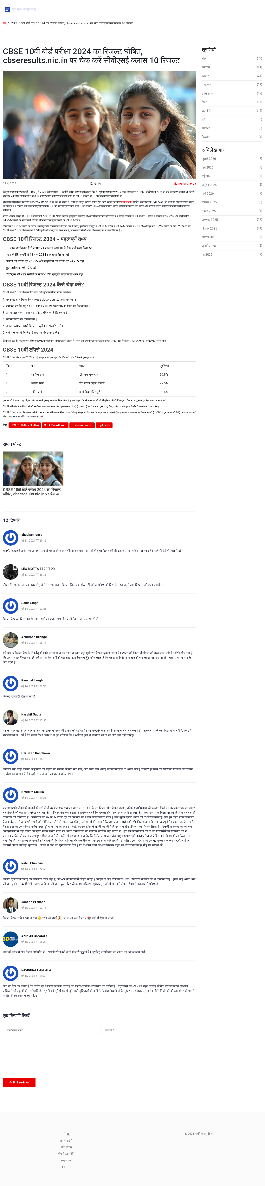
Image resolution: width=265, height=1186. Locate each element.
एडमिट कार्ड (126, 202)
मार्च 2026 (232, 193)
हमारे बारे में (66, 1141)
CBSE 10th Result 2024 (25, 425)
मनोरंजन (232, 85)
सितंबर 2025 (232, 228)
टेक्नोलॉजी (232, 93)
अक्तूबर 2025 (232, 220)
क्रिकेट (232, 137)
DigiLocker (104, 425)
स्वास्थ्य (232, 128)
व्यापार (232, 76)
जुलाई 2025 (232, 246)
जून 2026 (232, 167)
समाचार (232, 67)
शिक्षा (232, 102)
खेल (232, 58)
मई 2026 (232, 176)
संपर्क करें (66, 1160)
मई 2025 (232, 254)
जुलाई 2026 (232, 159)
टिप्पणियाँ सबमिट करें (19, 1082)
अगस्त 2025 (232, 237)
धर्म (232, 119)
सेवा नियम (66, 1147)
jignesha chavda (185, 183)
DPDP (66, 1167)
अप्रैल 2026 (232, 185)
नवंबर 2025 (232, 211)
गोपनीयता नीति (66, 1154)
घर (4, 23)
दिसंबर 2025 (232, 202)
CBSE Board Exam (55, 425)
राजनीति (232, 111)
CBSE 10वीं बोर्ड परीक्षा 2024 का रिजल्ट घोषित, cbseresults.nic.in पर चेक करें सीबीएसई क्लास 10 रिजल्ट (32, 492)
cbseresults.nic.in (82, 425)
